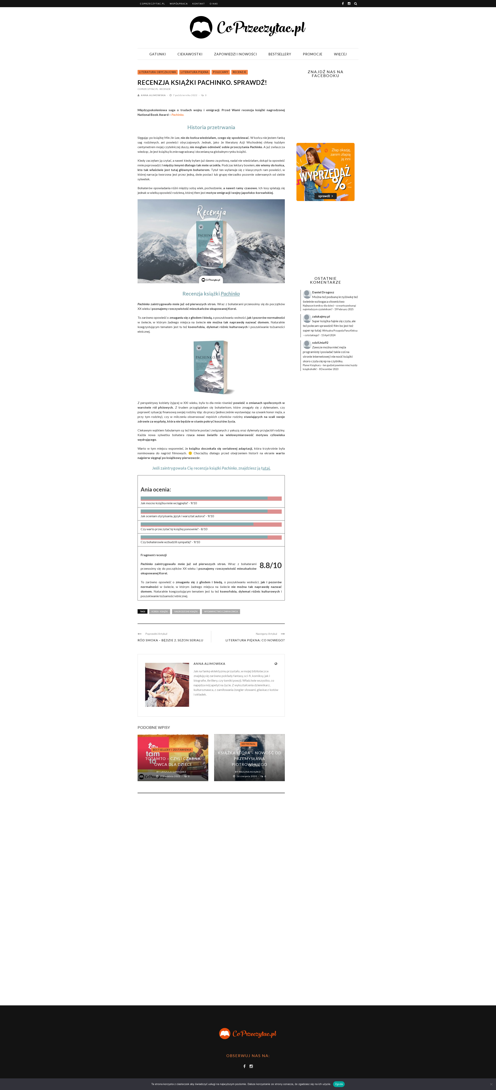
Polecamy (220, 72)
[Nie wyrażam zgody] (491, 1084)
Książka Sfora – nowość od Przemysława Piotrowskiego (249, 758)
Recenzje (239, 72)
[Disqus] (211, 848)
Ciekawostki (189, 54)
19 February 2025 (343, 309)
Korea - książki (160, 611)
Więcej (340, 54)
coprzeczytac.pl (152, 3)
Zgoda (339, 1084)
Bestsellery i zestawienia (172, 749)
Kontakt (198, 3)
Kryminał (249, 744)
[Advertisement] (325, 238)
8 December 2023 (328, 369)
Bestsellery (280, 54)
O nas (214, 3)
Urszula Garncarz (173, 771)
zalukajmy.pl (321, 316)
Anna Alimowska (153, 95)
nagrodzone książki (186, 611)
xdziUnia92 (320, 342)
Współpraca (179, 3)
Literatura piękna (194, 72)
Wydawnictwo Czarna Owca (221, 611)
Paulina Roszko (250, 771)
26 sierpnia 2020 (247, 776)
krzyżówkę (345, 297)
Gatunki (157, 54)
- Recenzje (164, 89)
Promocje (312, 54)
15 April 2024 (328, 335)
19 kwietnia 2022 (170, 776)
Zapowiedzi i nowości (235, 54)
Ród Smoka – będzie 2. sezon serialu (170, 640)
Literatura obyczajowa (157, 72)
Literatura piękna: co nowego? (255, 640)
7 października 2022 (185, 95)
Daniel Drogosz (323, 292)
